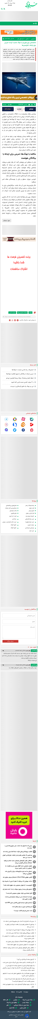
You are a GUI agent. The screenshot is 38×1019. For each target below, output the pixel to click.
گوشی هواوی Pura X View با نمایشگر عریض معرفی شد (17, 877)
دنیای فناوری (14, 513)
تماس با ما (19, 992)
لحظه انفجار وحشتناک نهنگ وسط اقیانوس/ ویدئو (19, 378)
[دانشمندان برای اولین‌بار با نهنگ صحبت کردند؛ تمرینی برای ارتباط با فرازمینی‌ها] (17, 320)
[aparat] (23, 421)
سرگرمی (15, 1000)
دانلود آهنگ (13, 525)
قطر (7, 1005)
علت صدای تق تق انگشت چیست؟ (23, 911)
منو (34, 23)
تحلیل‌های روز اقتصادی (11, 505)
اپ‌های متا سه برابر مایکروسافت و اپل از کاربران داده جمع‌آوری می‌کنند (18, 872)
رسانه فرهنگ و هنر (29, 505)
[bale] (31, 421)
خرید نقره (31, 531)
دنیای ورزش (31, 511)
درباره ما (26, 992)
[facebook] (10, 320)
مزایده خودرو (31, 525)
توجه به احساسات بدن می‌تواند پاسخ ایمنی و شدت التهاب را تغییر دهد (18, 898)
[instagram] (6, 426)
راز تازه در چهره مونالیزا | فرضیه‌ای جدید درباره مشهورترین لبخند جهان (18, 985)
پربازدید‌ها (33, 916)
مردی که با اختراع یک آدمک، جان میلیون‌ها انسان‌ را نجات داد (18, 847)
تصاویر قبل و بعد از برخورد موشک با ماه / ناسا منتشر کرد (17, 889)
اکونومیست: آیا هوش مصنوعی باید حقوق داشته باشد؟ (17, 885)
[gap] (6, 432)
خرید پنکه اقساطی (29, 519)
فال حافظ (5, 1000)
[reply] (3, 651)
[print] (32, 104)
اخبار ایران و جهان (30, 513)
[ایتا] (23, 426)
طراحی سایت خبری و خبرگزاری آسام (16, 1016)
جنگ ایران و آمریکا (28, 1000)
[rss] (4, 8)
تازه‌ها (34, 841)
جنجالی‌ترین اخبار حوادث (11, 508)
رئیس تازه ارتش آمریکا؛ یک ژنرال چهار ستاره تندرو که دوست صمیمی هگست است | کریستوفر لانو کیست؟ (19, 980)
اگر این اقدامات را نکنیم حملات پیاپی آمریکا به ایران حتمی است (18, 962)
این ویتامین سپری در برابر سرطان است (22, 907)
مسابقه (13, 992)
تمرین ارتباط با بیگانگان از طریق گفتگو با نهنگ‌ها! (19, 374)
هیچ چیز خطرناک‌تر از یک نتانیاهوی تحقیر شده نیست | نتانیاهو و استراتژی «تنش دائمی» (18, 974)
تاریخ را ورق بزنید (30, 516)
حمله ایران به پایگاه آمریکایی (21, 1005)
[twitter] (15, 320)
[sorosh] (14, 426)
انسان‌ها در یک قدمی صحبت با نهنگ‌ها (22, 370)
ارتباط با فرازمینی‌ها (22, 313)
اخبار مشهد (31, 508)
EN (9, 5)
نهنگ (30, 313)
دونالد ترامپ (25, 1002)
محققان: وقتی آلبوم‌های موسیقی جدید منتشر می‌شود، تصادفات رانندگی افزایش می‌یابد (18, 862)
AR (11, 5)
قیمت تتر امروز (12, 516)
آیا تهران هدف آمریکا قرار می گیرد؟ (25, 959)
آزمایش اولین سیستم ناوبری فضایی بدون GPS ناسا (18, 903)
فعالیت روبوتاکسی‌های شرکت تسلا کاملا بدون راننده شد (17, 852)
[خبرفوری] (28, 5)
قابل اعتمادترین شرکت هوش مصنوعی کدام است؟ (19, 893)
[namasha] (31, 432)
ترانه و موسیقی (13, 511)
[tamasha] (31, 426)
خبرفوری (13, 1012)
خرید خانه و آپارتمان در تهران (9, 522)
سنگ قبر (14, 519)
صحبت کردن (12, 313)
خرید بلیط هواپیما (29, 522)
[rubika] (14, 421)
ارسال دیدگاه (10, 641)
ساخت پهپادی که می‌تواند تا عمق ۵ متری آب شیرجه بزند (17, 881)
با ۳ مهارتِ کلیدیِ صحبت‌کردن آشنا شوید (22, 382)
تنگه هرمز (11, 1008)
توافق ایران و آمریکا (12, 1002)
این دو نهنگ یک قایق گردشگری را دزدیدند (21, 386)
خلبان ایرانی (23, 1008)
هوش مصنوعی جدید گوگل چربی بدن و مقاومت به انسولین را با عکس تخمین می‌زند (18, 867)
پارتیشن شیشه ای (29, 528)
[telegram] (6, 421)
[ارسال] (29, 104)
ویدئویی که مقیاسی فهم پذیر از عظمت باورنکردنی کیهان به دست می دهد (17, 856)
